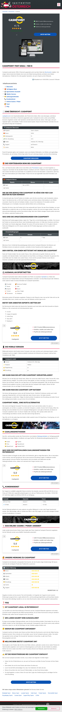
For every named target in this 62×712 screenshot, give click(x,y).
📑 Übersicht (8, 86)
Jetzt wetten (44, 338)
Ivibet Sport (34, 693)
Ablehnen (53, 708)
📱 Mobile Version (10, 94)
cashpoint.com (6, 116)
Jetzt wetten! (45, 34)
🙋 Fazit (7, 104)
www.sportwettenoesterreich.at (28, 704)
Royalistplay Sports (7, 695)
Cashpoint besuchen (31, 158)
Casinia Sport (18, 695)
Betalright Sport (6, 693)
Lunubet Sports (25, 693)
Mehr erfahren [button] (18, 709)
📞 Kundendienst (9, 99)
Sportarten (44, 276)
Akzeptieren (41, 708)
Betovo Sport (15, 693)
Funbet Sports (42, 693)
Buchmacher (48, 72)
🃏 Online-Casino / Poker (12, 101)
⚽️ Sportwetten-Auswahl (12, 91)
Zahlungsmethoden (42, 436)
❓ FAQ (6, 106)
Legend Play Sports (28, 695)
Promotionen (35, 168)
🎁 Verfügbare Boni (10, 89)
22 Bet (37, 695)
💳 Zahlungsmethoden (11, 96)
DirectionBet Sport (53, 693)
